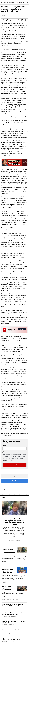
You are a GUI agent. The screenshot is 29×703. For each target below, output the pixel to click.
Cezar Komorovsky (5, 13)
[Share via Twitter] (7, 20)
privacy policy (8, 458)
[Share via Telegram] (14, 20)
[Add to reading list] (26, 20)
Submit (14, 464)
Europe (3, 489)
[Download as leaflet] (22, 20)
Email (4, 445)
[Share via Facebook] (3, 20)
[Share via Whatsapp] (11, 20)
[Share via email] (18, 20)
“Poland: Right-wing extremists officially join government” (13, 111)
